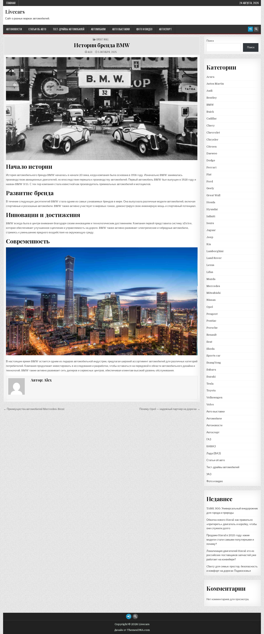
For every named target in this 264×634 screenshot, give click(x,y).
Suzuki (211, 376)
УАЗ (208, 474)
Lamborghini (214, 251)
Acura (210, 76)
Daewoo (211, 153)
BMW (210, 104)
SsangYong (213, 362)
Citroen (211, 146)
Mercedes (213, 286)
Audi (209, 90)
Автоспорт (165, 29)
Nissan (211, 299)
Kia (208, 244)
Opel (209, 306)
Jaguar (211, 230)
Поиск (210, 40)
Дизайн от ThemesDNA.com (132, 630)
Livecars (15, 11)
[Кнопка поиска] (256, 29)
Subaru (211, 369)
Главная (10, 3)
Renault (211, 334)
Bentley (211, 97)
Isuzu (210, 223)
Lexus (210, 265)
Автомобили (98, 29)
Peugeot (212, 313)
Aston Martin (215, 83)
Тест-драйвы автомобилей (68, 29)
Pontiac (211, 320)
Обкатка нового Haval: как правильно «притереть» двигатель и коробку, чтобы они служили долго (231, 524)
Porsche (212, 327)
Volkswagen (214, 397)
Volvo (210, 404)
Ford (209, 181)
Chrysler (212, 139)
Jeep (209, 237)
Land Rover (214, 258)
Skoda (210, 348)
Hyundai (212, 209)
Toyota (211, 390)
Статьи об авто (37, 29)
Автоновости (14, 29)
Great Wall (102, 39)
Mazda (210, 279)
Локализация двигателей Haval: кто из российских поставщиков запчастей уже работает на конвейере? (231, 555)
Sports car (213, 355)
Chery (210, 125)
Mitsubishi (213, 292)
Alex (90, 52)
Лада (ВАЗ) (213, 453)
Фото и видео (144, 29)
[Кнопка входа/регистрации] (250, 29)
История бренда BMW (102, 45)
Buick (210, 111)
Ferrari (211, 167)
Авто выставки (121, 29)
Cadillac (211, 118)
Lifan (209, 272)
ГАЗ (208, 439)
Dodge (210, 160)
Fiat (208, 174)
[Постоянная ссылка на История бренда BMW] (102, 108)
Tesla (209, 383)
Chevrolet (213, 132)
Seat (209, 341)
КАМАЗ (211, 446)
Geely (210, 188)
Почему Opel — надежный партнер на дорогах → (169, 409)
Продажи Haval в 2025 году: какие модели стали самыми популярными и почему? (230, 539)
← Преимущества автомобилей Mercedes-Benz (34, 409)
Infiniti (210, 216)
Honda (210, 202)
